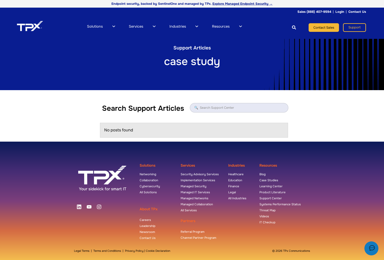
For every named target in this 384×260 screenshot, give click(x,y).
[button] (288, 27)
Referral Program (192, 232)
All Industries (237, 198)
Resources (268, 165)
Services (188, 165)
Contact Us (357, 12)
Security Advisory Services (200, 174)
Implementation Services (198, 180)
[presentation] (79, 207)
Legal (232, 192)
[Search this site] (294, 27)
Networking (148, 174)
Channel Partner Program (198, 238)
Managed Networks (194, 198)
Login (339, 12)
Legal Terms (81, 251)
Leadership (147, 226)
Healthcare (236, 174)
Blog (262, 174)
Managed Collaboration (197, 204)
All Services (189, 210)
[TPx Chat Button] (371, 248)
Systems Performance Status (280, 204)
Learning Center (271, 186)
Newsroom (147, 232)
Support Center (270, 198)
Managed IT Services (195, 192)
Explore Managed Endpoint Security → (242, 4)
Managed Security (193, 186)
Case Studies (268, 180)
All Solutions (148, 192)
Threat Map (267, 210)
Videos (264, 216)
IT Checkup (267, 222)
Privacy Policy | (135, 251)
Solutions (147, 165)
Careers (145, 220)
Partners (188, 221)
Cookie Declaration (158, 251)
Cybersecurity (150, 186)
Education (235, 180)
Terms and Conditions (107, 251)
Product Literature (272, 192)
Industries (236, 165)
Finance (233, 186)
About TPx (149, 209)
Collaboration (149, 180)
